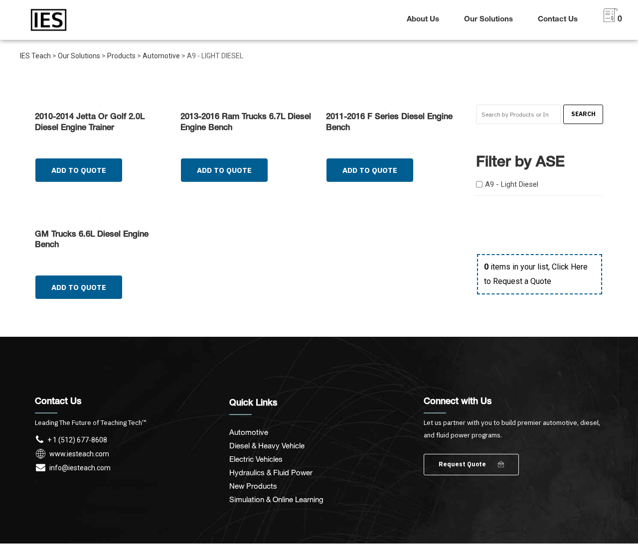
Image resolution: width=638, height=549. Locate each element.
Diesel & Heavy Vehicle (267, 445)
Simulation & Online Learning (276, 499)
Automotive (248, 431)
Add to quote (78, 170)
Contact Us (558, 19)
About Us (423, 19)
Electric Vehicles (256, 458)
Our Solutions (488, 19)
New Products (253, 485)
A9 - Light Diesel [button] (511, 184)
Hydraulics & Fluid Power (271, 472)
